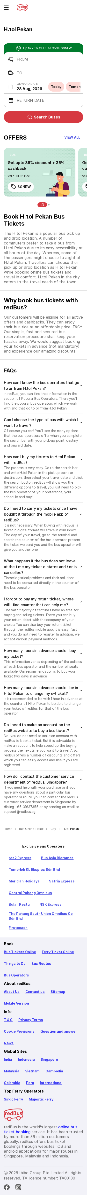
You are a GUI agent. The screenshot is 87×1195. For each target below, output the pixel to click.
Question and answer (58, 1031)
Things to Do (15, 963)
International (51, 1083)
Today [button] (56, 87)
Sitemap (58, 992)
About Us (12, 992)
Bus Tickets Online (20, 952)
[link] (39, 172)
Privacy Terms (30, 1020)
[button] (43, 59)
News (9, 1043)
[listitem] (13, 155)
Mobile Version (16, 1003)
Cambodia (54, 1071)
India (8, 1059)
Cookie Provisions (19, 1031)
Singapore (49, 1059)
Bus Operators (16, 975)
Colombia (12, 1083)
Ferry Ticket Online (58, 952)
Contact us (35, 992)
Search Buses (47, 117)
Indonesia (26, 1059)
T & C (8, 1020)
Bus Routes (41, 963)
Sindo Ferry (13, 1099)
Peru (30, 1083)
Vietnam (32, 1071)
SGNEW (24, 187)
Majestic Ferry (41, 1099)
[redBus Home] (22, 7)
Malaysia (11, 1071)
